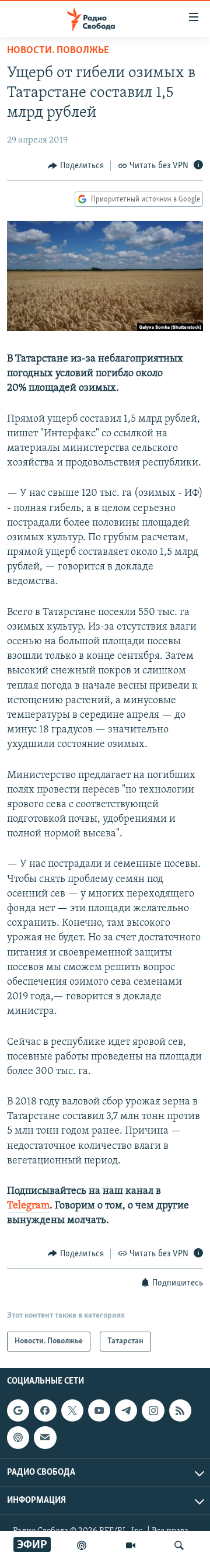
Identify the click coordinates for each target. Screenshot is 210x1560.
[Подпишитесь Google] (18, 1410)
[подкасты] (81, 1545)
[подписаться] (45, 1437)
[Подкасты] (18, 1437)
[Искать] (179, 1545)
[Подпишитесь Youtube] (99, 1410)
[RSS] (180, 1410)
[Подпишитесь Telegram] (126, 1410)
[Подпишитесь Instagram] (153, 1410)
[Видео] (130, 1545)
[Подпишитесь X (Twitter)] (72, 1410)
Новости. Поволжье (58, 51)
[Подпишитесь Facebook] (45, 1410)
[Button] (76, 165)
